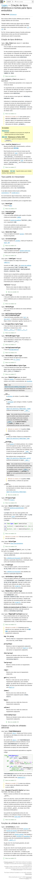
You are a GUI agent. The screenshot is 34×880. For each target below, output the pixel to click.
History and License (17, 869)
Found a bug (28, 877)
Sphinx (27, 878)
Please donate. (28, 874)
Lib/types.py (13, 14)
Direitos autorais (9, 862)
